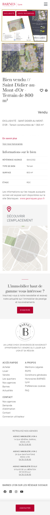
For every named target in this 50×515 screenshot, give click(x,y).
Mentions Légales (34, 367)
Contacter (25, 508)
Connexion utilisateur (13, 416)
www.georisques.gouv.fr (32, 198)
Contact (6, 412)
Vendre (6, 375)
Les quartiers (9, 378)
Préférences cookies (35, 386)
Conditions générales (36, 375)
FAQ (27, 390)
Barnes (6, 386)
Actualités (7, 390)
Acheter (6, 367)
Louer (5, 371)
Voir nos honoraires (12, 144)
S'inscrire (25, 310)
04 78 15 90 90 (25, 444)
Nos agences (9, 382)
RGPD (28, 371)
